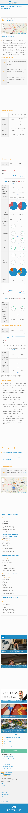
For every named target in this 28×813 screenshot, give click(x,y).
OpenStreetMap (23, 33)
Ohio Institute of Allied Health (10, 555)
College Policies (7, 744)
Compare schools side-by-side (10, 759)
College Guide (4, 792)
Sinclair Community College (11, 574)
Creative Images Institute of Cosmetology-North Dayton (10, 535)
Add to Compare (7, 518)
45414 (13, 21)
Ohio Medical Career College (10, 597)
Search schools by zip (8, 757)
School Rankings (4, 801)
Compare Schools (5, 794)
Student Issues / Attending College (12, 738)
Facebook (15, 806)
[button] (14, 27)
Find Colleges (4, 788)
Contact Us (3, 799)
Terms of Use (10, 811)
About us (3, 786)
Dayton (8, 21)
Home (2, 783)
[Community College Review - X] (13, 807)
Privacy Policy (17, 811)
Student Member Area (6, 790)
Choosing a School (8, 742)
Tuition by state (6, 764)
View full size (4, 36)
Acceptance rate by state (8, 766)
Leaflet (19, 33)
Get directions (11, 36)
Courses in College (8, 746)
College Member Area (5, 797)
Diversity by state (7, 768)
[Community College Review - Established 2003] (14, 2)
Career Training (7, 740)
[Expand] (3, 484)
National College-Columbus (10, 514)
